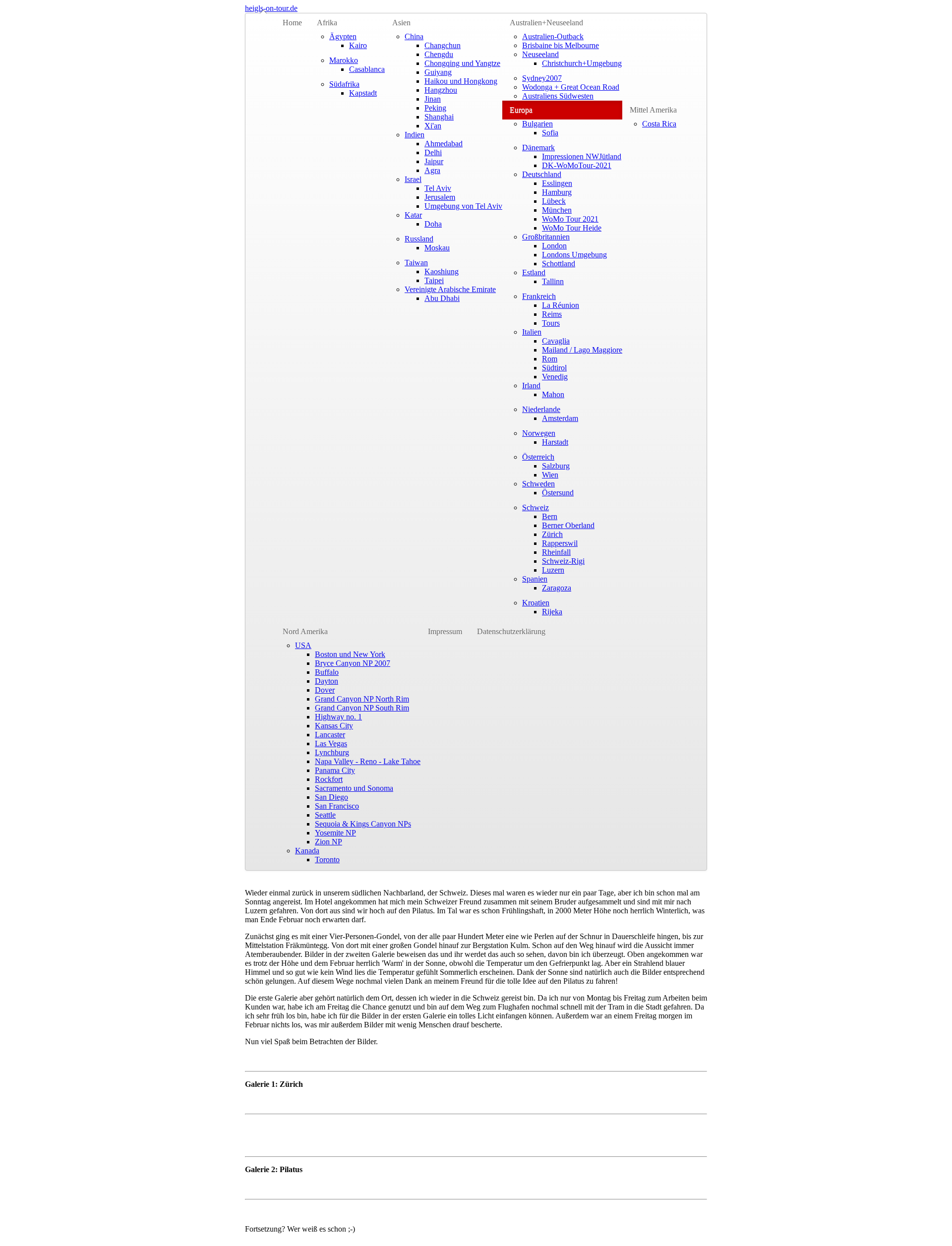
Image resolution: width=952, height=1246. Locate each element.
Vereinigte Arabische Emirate (450, 289)
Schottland (558, 263)
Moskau (437, 247)
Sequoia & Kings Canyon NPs (363, 824)
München (557, 210)
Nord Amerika (305, 631)
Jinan (432, 99)
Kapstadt (363, 93)
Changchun (442, 45)
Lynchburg (332, 752)
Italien (531, 332)
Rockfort (329, 779)
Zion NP (328, 841)
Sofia (550, 132)
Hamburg (557, 192)
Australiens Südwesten (558, 96)
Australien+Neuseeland (546, 22)
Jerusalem (439, 197)
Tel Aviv (437, 188)
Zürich (552, 534)
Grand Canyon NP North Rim (362, 699)
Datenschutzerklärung (511, 631)
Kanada (307, 850)
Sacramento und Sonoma (354, 788)
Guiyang (438, 72)
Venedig (555, 376)
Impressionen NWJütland (581, 156)
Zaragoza (556, 588)
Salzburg (556, 466)
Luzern (553, 570)
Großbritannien (546, 237)
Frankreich (539, 296)
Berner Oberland (568, 525)
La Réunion (560, 305)
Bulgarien (537, 123)
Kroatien (535, 602)
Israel (413, 179)
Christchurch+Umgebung (582, 63)
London (554, 245)
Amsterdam (560, 418)
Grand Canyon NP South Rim (362, 708)
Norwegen (538, 433)
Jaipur (433, 161)
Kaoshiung (441, 271)
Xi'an (432, 125)
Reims (552, 314)
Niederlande (541, 409)
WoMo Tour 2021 (570, 219)
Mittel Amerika (653, 110)
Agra (432, 170)
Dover (325, 690)
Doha (433, 224)
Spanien (534, 579)
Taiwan (416, 262)
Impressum (445, 631)
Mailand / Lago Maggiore (582, 350)
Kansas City (334, 725)
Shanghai (439, 117)
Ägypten (343, 36)
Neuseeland (540, 54)
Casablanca (367, 69)
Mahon (553, 394)
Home (292, 22)
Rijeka (552, 611)
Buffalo (327, 672)
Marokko (343, 60)
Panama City (335, 770)
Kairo (358, 45)
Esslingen (557, 183)
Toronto (327, 859)
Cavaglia (556, 341)
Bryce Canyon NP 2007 (352, 663)
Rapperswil (560, 543)
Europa (521, 110)
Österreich (538, 457)
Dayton (326, 681)
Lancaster (330, 734)
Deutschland (541, 174)
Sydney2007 (542, 78)
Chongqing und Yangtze (462, 63)
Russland (419, 239)
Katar (413, 215)
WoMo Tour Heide (571, 228)
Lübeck (554, 201)
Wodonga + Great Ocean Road (570, 87)
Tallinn (553, 281)
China (414, 36)
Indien (414, 134)
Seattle (325, 815)
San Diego (331, 797)
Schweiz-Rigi (563, 561)
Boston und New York (350, 654)
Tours (551, 323)
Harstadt (555, 442)
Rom (549, 359)
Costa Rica (659, 123)
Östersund (558, 492)
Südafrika (344, 84)
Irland (531, 385)
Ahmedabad (443, 143)
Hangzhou (440, 90)
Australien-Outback (553, 36)
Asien (401, 22)
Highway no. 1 (338, 716)
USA (303, 645)
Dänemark (538, 147)
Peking (435, 108)
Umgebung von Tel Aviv (463, 206)
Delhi (433, 152)
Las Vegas (331, 743)
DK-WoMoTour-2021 (576, 165)
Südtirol (554, 367)
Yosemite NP (335, 833)
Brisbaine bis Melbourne (560, 45)
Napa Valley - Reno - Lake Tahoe (367, 761)
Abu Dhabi (442, 298)
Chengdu (438, 54)
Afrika (327, 22)
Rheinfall (556, 552)
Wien (550, 475)
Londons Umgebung (574, 254)
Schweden (538, 483)
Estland (533, 272)
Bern (549, 516)
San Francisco (337, 806)
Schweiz (535, 507)
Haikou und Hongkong (460, 81)
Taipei (434, 280)
